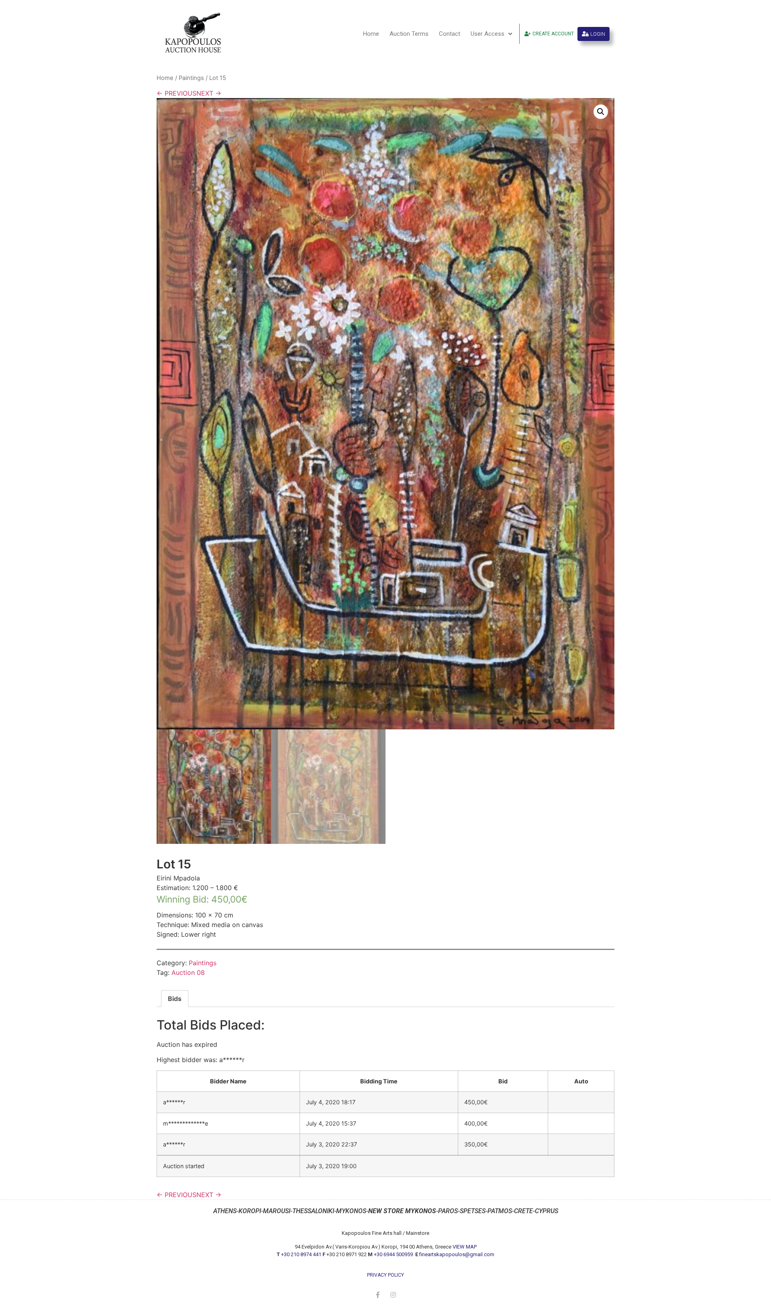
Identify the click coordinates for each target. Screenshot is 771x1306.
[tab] (174, 998)
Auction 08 (188, 972)
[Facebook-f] (378, 1295)
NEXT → (208, 93)
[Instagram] (393, 1295)
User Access (487, 33)
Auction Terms (409, 33)
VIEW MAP (465, 1247)
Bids (175, 999)
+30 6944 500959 (394, 1254)
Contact (449, 33)
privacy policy (385, 1275)
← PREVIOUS (176, 93)
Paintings (191, 78)
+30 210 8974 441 (301, 1254)
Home (371, 33)
